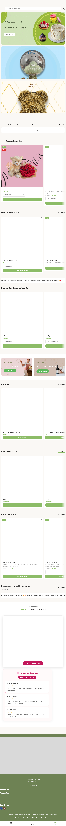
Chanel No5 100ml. (51, 562)
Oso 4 (4, 499)
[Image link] (33, 755)
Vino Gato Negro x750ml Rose (12, 432)
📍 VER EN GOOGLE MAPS (33, 663)
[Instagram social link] (4, 808)
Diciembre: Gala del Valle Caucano (55, 191)
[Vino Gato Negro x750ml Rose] (22, 409)
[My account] (64, 8)
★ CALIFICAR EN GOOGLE (27, 677)
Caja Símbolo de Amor (52, 260)
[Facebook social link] (1, 808)
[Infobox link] (13, 120)
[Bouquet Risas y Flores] (22, 237)
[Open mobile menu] (2, 8)
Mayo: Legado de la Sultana (53, 193)
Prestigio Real (49, 336)
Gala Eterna (6, 336)
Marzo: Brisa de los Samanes (31, 564)
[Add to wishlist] (41, 146)
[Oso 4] (22, 477)
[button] (22, 437)
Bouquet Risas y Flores (10, 260)
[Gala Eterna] (22, 313)
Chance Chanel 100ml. (9, 562)
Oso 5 (47, 499)
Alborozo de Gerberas (9, 189)
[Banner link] (33, 62)
